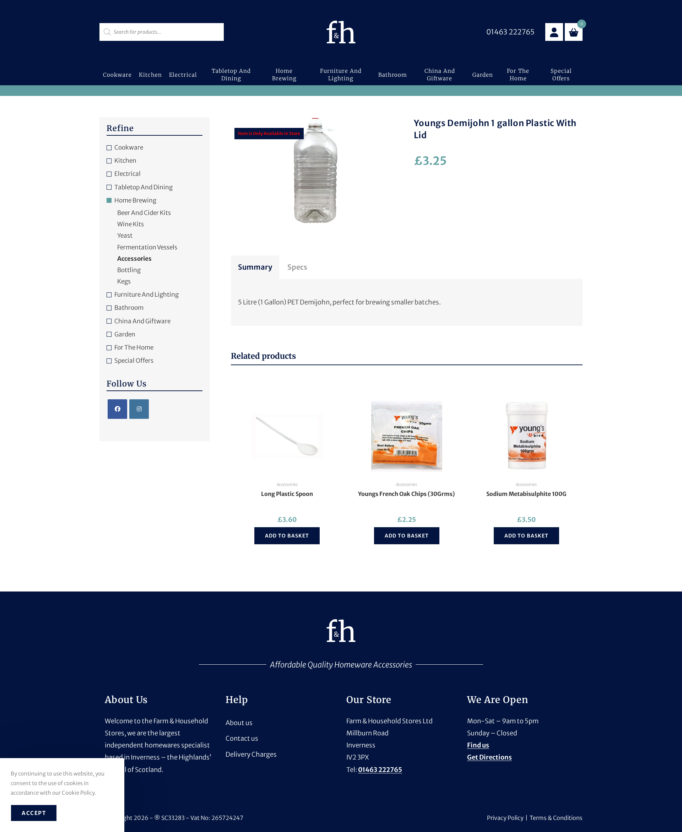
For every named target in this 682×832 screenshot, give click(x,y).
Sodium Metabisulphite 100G (526, 493)
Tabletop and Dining (143, 187)
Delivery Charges (251, 754)
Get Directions (489, 757)
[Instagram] (139, 409)
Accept (34, 813)
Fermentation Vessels (147, 247)
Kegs (124, 281)
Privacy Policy (505, 817)
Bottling (129, 270)
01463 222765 (380, 770)
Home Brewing (135, 200)
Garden (124, 334)
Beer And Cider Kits (144, 213)
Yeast (124, 235)
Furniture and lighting (146, 294)
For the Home (133, 347)
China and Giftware (142, 321)
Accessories (287, 484)
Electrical (127, 174)
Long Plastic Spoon (287, 493)
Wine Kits (130, 224)
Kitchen (125, 160)
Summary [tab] (255, 267)
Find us (478, 745)
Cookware (128, 147)
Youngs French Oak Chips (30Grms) (406, 493)
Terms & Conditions (556, 817)
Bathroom (129, 308)
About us (239, 723)
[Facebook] (117, 409)
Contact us (242, 738)
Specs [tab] (297, 267)
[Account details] (554, 32)
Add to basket (287, 536)
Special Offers (133, 360)
